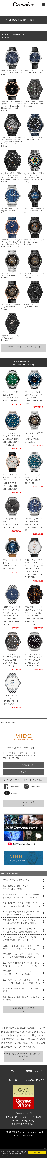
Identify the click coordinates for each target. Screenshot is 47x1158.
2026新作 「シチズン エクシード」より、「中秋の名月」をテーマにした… (21, 981)
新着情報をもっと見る (23, 1008)
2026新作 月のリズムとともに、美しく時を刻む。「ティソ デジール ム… (21, 964)
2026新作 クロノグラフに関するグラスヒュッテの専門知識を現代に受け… (21, 955)
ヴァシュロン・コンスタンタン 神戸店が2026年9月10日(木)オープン (20, 938)
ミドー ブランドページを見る (23, 802)
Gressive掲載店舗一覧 (23, 765)
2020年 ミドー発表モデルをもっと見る (23, 347)
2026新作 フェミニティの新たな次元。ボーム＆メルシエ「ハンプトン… (21, 904)
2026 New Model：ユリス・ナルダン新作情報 (21, 998)
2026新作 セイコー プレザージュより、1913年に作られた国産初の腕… (20, 921)
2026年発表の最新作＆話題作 (17, 880)
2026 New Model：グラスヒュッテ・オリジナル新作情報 (21, 887)
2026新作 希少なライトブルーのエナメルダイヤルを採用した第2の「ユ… (21, 913)
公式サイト (23, 772)
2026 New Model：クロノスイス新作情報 (21, 989)
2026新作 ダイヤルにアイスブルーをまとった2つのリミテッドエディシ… (21, 895)
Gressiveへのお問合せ (23, 1120)
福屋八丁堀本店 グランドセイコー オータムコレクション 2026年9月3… (21, 947)
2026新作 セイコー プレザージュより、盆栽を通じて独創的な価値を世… (21, 930)
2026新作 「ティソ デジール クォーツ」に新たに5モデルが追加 (20, 972)
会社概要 (35, 1117)
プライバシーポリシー (18, 1117)
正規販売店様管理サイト (23, 1124)
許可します (37, 1152)
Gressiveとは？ (23, 1113)
